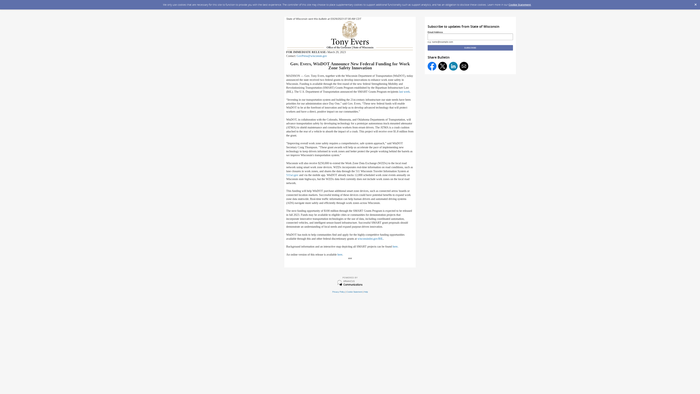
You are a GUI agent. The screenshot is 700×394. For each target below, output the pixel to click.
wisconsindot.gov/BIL (370, 238)
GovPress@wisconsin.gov (312, 55)
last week (404, 91)
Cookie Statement (520, 4)
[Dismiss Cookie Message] (695, 3)
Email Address (435, 32)
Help (366, 292)
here (395, 246)
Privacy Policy (338, 292)
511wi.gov (292, 175)
